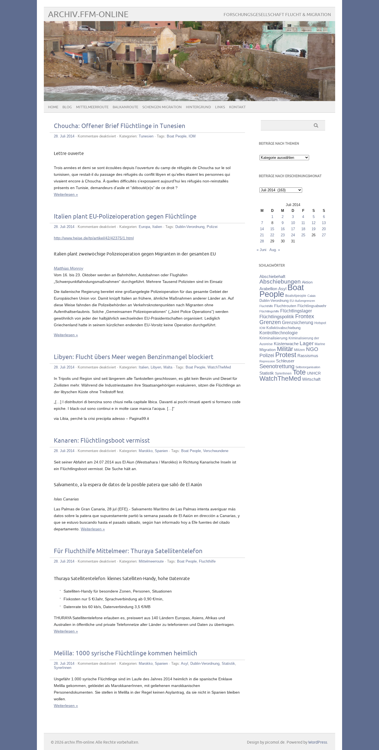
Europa (144, 227)
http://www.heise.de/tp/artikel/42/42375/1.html (94, 238)
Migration (267, 349)
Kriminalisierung (273, 338)
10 (293, 223)
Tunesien (146, 136)
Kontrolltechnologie (278, 332)
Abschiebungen (280, 281)
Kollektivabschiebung (283, 328)
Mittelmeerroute (92, 107)
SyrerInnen (62, 668)
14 (262, 229)
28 (262, 241)
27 (324, 235)
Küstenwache (286, 343)
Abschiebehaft (272, 276)
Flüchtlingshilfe (269, 311)
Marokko (146, 451)
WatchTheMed (219, 367)
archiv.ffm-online (88, 14)
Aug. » (274, 250)
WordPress (317, 742)
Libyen (156, 367)
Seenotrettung (276, 366)
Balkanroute (125, 107)
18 (303, 229)
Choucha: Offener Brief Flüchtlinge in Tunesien (119, 126)
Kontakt (237, 107)
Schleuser (285, 360)
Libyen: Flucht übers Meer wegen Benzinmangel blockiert (133, 357)
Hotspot (320, 323)
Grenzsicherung (297, 322)
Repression (267, 361)
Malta (167, 367)
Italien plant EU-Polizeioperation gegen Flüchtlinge (125, 217)
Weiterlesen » (66, 194)
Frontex (304, 316)
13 (324, 223)
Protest (285, 354)
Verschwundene (215, 451)
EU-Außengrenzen (302, 300)
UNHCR (314, 373)
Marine (320, 344)
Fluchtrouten (285, 305)
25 (303, 235)
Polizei (212, 227)
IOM (192, 136)
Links (220, 107)
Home (53, 107)
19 (313, 229)
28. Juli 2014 (64, 136)
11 (303, 223)
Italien (157, 227)
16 (283, 229)
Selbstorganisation (307, 367)
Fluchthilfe (207, 561)
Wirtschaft (311, 379)
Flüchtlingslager (296, 310)
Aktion (307, 282)
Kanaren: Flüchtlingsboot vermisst (102, 441)
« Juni (261, 250)
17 (293, 229)
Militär (285, 348)
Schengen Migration (162, 107)
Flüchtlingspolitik (276, 316)
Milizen (299, 350)
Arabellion (268, 289)
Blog (67, 107)
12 (313, 223)
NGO (312, 349)
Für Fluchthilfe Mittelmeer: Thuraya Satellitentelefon (128, 551)
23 (283, 235)
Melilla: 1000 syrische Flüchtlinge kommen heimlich (125, 653)
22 (272, 235)
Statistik (228, 663)
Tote (299, 372)
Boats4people (295, 296)
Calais (311, 295)
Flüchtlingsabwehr (311, 306)
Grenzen (270, 322)
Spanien (161, 451)
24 (293, 235)
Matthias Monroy (68, 268)
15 (272, 229)
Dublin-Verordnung (189, 227)
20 (324, 229)
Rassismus (307, 355)
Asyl (184, 663)
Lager (307, 343)
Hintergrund (198, 107)
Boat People (176, 136)
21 (262, 235)
